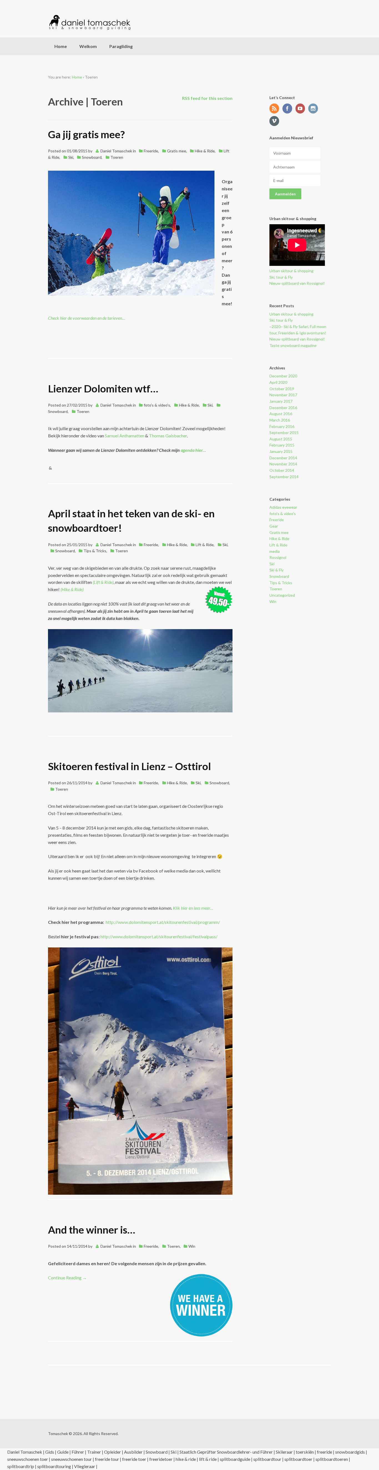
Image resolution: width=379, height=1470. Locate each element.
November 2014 (283, 464)
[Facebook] (288, 109)
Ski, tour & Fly (281, 277)
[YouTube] (301, 109)
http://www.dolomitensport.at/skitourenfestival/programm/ (163, 922)
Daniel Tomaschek (116, 150)
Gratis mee (176, 150)
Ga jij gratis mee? (86, 134)
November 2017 (283, 394)
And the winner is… (91, 1230)
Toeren (116, 157)
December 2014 (283, 457)
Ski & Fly (276, 570)
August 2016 (280, 413)
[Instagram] (314, 109)
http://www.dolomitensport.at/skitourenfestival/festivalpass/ (159, 936)
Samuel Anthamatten (124, 435)
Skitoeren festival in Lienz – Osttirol (129, 766)
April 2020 (278, 382)
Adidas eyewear (283, 507)
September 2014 (284, 476)
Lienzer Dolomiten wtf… (103, 388)
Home (60, 46)
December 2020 (283, 376)
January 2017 (280, 401)
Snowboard (92, 157)
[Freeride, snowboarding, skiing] (89, 22)
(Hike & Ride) (72, 589)
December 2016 (283, 407)
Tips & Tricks (95, 550)
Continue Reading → (67, 1277)
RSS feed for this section (207, 98)
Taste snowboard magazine (293, 345)
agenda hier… (193, 450)
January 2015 (280, 451)
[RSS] (275, 109)
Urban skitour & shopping (291, 270)
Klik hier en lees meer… (193, 908)
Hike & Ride (205, 150)
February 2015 (281, 445)
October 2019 (281, 388)
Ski (70, 157)
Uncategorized (282, 595)
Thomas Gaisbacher (168, 435)
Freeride (151, 150)
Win (191, 1246)
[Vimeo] (275, 121)
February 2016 (281, 426)
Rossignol (277, 557)
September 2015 (284, 432)
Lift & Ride (205, 544)
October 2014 (281, 470)
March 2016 (279, 420)
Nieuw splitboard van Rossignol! (297, 283)
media (274, 551)
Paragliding (121, 46)
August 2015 (280, 439)
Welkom (88, 46)
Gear (273, 526)
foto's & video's (157, 405)
